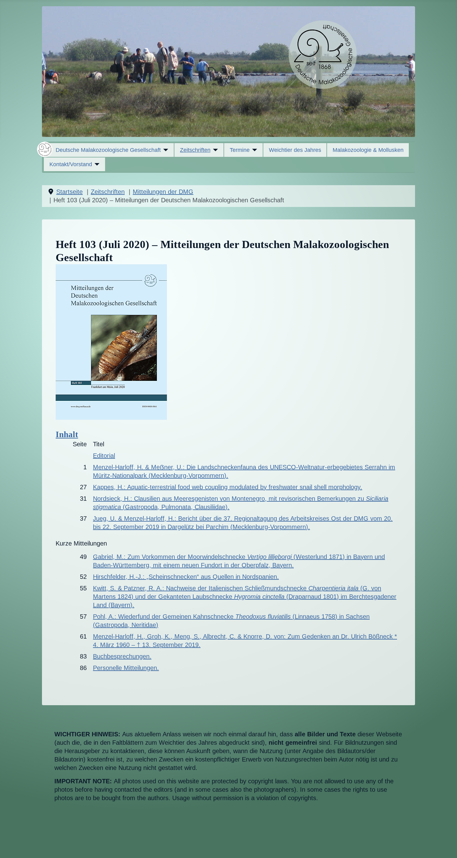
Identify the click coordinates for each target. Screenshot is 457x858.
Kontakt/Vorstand (70, 164)
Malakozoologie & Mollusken (368, 150)
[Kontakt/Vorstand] (96, 164)
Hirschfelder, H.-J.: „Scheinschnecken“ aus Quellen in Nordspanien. (186, 576)
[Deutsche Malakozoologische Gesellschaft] (164, 150)
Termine (240, 150)
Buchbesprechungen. (122, 656)
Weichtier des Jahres (295, 150)
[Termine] (253, 150)
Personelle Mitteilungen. (126, 667)
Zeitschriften (195, 150)
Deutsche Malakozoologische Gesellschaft (108, 150)
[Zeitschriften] (214, 150)
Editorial (104, 455)
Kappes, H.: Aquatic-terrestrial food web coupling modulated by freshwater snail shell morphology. (227, 487)
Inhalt (67, 434)
